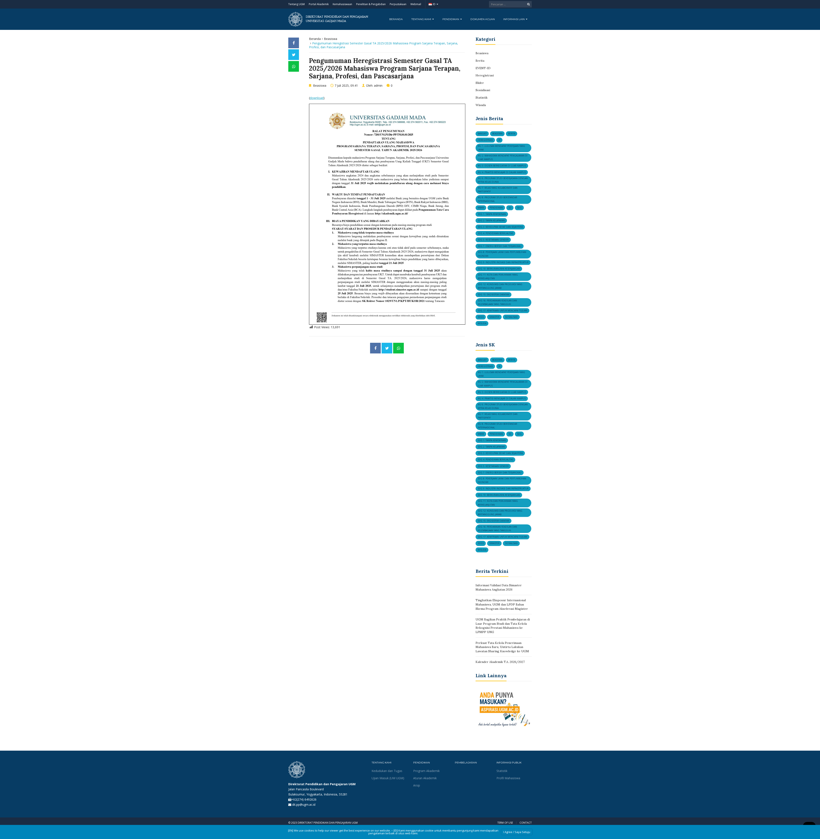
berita (511, 133)
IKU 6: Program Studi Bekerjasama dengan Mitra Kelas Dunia (503, 180)
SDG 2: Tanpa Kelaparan (491, 220)
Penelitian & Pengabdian (371, 4)
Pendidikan (451, 19)
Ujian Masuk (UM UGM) (388, 778)
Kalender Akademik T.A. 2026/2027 (500, 662)
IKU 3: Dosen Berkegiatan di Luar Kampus (502, 165)
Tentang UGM (296, 4)
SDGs (481, 316)
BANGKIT (482, 133)
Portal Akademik (319, 4)
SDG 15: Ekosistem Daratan (493, 294)
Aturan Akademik (425, 778)
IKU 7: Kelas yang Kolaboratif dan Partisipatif (497, 189)
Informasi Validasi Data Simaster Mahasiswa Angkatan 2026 (499, 587)
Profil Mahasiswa (508, 778)
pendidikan (496, 207)
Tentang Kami (421, 19)
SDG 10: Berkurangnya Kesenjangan (499, 268)
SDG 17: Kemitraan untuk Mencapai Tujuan (502, 310)
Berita (480, 61)
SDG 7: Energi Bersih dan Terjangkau (499, 246)
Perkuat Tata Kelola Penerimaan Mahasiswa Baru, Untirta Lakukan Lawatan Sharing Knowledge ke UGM (502, 647)
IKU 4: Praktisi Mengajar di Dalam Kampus (502, 172)
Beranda (396, 19)
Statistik (482, 97)
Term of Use (505, 822)
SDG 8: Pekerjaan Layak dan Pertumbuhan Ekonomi (502, 254)
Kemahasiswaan (342, 4)
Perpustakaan (398, 4)
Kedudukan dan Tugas (387, 771)
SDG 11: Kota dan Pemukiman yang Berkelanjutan (498, 276)
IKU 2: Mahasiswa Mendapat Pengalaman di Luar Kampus (502, 157)
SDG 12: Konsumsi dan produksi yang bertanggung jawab (500, 286)
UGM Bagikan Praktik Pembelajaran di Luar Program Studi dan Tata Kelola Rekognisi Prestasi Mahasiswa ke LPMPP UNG (503, 625)
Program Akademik (426, 771)
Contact (526, 822)
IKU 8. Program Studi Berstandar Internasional (497, 199)
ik (499, 140)
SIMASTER (494, 316)
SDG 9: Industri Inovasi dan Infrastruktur (503, 262)
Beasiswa (330, 39)
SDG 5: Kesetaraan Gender (493, 239)
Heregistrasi (485, 75)
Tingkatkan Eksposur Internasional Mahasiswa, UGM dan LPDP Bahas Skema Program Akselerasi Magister (502, 604)
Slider (480, 83)
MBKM (481, 207)
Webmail (415, 4)
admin (378, 85)
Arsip (416, 785)
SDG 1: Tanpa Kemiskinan (492, 214)
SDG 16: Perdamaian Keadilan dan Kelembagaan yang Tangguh (497, 302)
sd (509, 207)
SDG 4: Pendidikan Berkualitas (495, 233)
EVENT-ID (483, 68)
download (317, 98)
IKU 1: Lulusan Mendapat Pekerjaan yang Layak (501, 147)
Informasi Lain (514, 19)
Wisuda (481, 105)
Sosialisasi (483, 90)
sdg (519, 207)
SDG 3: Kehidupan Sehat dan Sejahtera (500, 226)
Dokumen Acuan (482, 19)
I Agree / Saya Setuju (516, 832)
